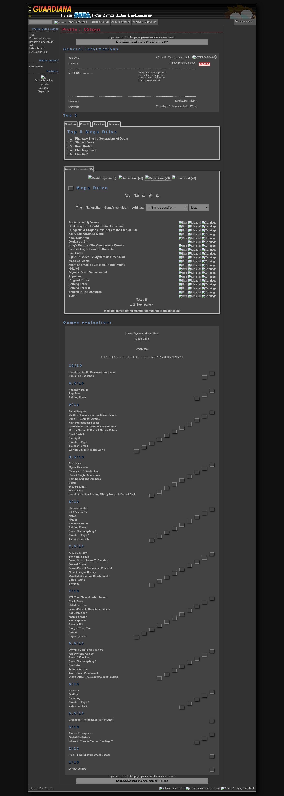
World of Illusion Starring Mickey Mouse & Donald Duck (102, 494)
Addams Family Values (84, 222)
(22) (136, 195)
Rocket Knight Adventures (84, 475)
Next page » (145, 304)
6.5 (153, 357)
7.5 (161, 357)
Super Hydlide (77, 636)
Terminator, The (78, 669)
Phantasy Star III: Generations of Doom (101, 138)
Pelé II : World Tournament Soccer (89, 754)
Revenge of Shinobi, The (83, 471)
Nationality (93, 207)
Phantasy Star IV (79, 523)
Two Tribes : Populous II (83, 673)
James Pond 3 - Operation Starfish (89, 609)
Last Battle (76, 253)
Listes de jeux (37, 48)
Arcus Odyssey (78, 552)
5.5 (145, 357)
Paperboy (74, 698)
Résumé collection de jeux (41, 43)
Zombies (74, 583)
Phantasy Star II (85, 150)
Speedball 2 (76, 624)
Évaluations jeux (38, 51)
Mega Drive (70, 124)
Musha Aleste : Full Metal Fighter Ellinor (93, 430)
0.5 (105, 357)
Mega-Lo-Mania (79, 260)
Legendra (43, 84)
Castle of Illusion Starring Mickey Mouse (93, 415)
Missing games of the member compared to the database (142, 310)
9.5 (177, 357)
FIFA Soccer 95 (78, 512)
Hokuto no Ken (78, 605)
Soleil (72, 295)
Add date (138, 207)
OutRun (73, 694)
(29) (167, 178)
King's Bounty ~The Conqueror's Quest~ (96, 245)
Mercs (72, 515)
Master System (134, 333)
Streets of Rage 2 (79, 535)
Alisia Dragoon (78, 411)
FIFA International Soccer (84, 422)
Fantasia (74, 690)
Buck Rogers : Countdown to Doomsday (96, 226)
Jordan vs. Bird (79, 241)
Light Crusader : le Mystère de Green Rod (97, 257)
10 (181, 357)
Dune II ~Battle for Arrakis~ (85, 418)
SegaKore (43, 91)
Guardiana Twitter (174, 788)
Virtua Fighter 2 (78, 706)
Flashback (75, 463)
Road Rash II (83, 146)
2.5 (121, 357)
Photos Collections (39, 38)
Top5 (31, 34)
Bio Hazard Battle (79, 556)
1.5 (113, 357)
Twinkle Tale (76, 490)
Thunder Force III (79, 445)
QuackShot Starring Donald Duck (88, 576)
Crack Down (76, 601)
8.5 (169, 357)
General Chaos (77, 564)
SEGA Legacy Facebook (240, 788)
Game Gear (99, 124)
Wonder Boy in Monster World (87, 449)
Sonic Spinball (78, 620)
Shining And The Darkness (85, 479)
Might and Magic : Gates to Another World (97, 264)
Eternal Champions (80, 733)
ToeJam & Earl (77, 486)
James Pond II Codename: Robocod (90, 568)
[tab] (71, 123)
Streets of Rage (78, 442)
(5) (150, 195)
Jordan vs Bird (77, 768)
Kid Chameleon (78, 612)
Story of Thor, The (79, 628)
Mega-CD (84, 124)
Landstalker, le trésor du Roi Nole (91, 249)
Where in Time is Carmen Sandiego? (91, 741)
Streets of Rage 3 (79, 702)
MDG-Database (78, 21)
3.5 (129, 357)
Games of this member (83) (79, 169)
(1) (143, 195)
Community (151, 21)
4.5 (137, 357)
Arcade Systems (120, 21)
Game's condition (116, 207)
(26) (140, 178)
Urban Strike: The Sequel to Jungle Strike (93, 676)
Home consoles (99, 21)
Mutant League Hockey (82, 572)
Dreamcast (114, 124)
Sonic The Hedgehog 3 (82, 661)
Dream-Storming (43, 80)
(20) (193, 178)
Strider (73, 632)
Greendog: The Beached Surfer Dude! (91, 719)
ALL (127, 195)
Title (79, 207)
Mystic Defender (78, 467)
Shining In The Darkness (85, 291)
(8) (114, 178)
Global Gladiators (79, 737)
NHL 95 (73, 519)
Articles (138, 21)
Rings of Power (79, 280)
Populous (81, 154)
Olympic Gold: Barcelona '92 (88, 272)
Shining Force (84, 142)
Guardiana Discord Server (205, 788)
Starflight (74, 438)
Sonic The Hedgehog (81, 376)
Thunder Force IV (79, 539)
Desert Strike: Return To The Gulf (88, 560)
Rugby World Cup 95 (81, 653)
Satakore (43, 87)
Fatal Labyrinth (79, 237)
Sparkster (74, 665)
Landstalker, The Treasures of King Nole (92, 426)
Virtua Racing (77, 579)
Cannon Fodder (78, 508)
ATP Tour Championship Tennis (88, 597)
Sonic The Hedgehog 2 (82, 531)
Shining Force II (79, 287)
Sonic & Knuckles (79, 657)
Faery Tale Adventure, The (86, 233)
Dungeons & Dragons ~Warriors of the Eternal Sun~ (104, 230)
